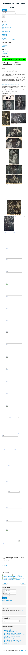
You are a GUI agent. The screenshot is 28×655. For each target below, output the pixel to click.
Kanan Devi (4, 32)
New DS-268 (4, 565)
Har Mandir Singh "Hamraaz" (8, 52)
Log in (4, 598)
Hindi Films (4, 24)
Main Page (4, 38)
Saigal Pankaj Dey (6, 31)
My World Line (5, 45)
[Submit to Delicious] (7, 575)
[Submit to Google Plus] (17, 576)
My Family (4, 46)
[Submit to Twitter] (6, 579)
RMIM (3, 30)
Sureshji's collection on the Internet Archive (11, 84)
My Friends (4, 53)
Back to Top (23, 650)
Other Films (4, 34)
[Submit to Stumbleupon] (7, 578)
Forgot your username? (7, 600)
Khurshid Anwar (5, 37)
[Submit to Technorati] (18, 578)
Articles (3, 25)
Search (4, 10)
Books (3, 28)
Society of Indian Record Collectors (10, 39)
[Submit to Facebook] (7, 576)
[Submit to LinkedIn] (15, 579)
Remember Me (7, 596)
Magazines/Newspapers (6, 27)
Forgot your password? (7, 602)
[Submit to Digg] (16, 575)
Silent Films (4, 35)
